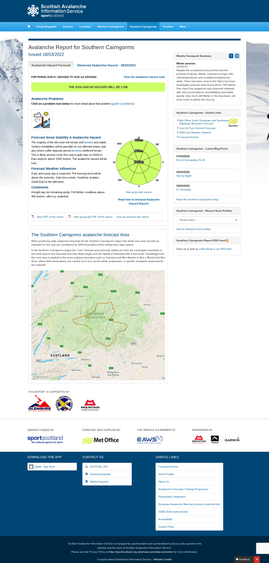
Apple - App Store (45, 466)
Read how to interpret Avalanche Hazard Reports (139, 201)
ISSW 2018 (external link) (173, 511)
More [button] (183, 26)
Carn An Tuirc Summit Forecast (197, 128)
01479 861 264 (98, 466)
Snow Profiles (166, 474)
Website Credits (163, 559)
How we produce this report (133, 216)
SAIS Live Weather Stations (195, 132)
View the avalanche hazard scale (144, 76)
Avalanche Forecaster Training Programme (183, 489)
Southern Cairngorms (143, 26)
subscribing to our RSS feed (215, 248)
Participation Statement (171, 496)
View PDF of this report (50, 216)
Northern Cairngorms (111, 26)
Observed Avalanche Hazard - (106, 65)
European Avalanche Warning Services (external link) (189, 504)
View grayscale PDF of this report (93, 216)
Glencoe (68, 26)
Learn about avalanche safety (226, 11)
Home (56, 11)
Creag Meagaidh (46, 26)
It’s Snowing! (183, 189)
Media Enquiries (98, 481)
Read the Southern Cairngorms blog (197, 199)
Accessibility (165, 519)
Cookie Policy (166, 526)
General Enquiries (99, 474)
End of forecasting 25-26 (190, 160)
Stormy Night (183, 175)
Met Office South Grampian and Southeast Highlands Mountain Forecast (203, 122)
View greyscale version (139, 192)
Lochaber (85, 26)
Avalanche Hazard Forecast (51, 65)
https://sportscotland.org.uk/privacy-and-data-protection (141, 551)
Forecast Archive (189, 137)
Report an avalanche (191, 11)
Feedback (244, 559)
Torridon (168, 26)
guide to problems (122, 103)
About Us (163, 481)
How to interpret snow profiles (193, 229)
